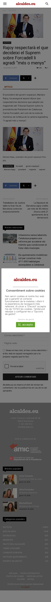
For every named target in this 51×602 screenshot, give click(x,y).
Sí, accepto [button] (25, 324)
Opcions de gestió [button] (26, 319)
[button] (4, 4)
